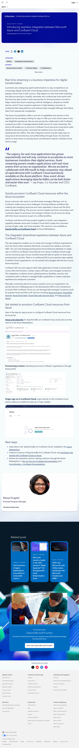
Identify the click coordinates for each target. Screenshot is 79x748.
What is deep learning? (59, 714)
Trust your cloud (6, 690)
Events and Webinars (33, 717)
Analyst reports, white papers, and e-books (39, 720)
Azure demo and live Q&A (59, 690)
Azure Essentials (6, 693)
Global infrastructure (7, 683)
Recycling (55, 741)
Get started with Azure (8, 680)
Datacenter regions (7, 687)
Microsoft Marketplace (8, 708)
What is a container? (58, 723)
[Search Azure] (7, 2)
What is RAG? (56, 726)
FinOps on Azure (32, 690)
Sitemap (4, 741)
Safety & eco (47, 741)
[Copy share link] (12, 51)
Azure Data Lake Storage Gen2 (41, 295)
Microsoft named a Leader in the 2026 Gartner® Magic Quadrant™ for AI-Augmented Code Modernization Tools (39, 567)
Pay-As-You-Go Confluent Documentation (40, 461)
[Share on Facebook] (15, 51)
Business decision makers (14, 68)
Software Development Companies (11, 705)
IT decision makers (31, 68)
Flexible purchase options (34, 687)
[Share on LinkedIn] (22, 51)
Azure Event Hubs (20, 295)
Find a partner (6, 711)
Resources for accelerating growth (62, 680)
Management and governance (24, 61)
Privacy (22, 741)
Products (30, 677)
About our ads (64, 741)
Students (30, 714)
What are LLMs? (57, 720)
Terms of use (30, 741)
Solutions (55, 677)
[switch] (77, 2)
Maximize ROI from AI (33, 693)
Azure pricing (31, 680)
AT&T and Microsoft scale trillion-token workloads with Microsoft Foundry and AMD (59, 570)
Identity (9, 61)
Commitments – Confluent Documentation (27, 464)
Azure (4, 7)
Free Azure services (32, 683)
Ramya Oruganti (12, 33)
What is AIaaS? (57, 717)
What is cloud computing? (59, 705)
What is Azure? (6, 677)
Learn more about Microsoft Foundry (39, 645)
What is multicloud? (58, 708)
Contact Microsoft (13, 741)
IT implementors (46, 68)
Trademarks (39, 741)
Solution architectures (59, 683)
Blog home (10, 16)
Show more (38, 72)
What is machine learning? (60, 711)
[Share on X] (18, 51)
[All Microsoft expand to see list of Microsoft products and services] (2, 2)
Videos (29, 723)
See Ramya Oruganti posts (11, 507)
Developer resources (33, 711)
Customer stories (6, 696)
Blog (29, 708)
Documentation (32, 705)
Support (55, 687)
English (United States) (10, 732)
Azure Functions (55, 292)
